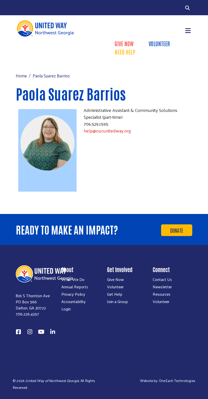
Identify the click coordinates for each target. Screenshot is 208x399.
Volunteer (159, 43)
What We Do (72, 279)
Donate (176, 230)
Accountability (73, 301)
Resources (161, 294)
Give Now (124, 43)
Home (21, 75)
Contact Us (162, 279)
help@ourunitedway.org (107, 130)
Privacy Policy (73, 294)
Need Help (125, 51)
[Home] (58, 28)
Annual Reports (74, 286)
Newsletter (162, 286)
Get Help (114, 294)
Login (66, 308)
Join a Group (117, 301)
